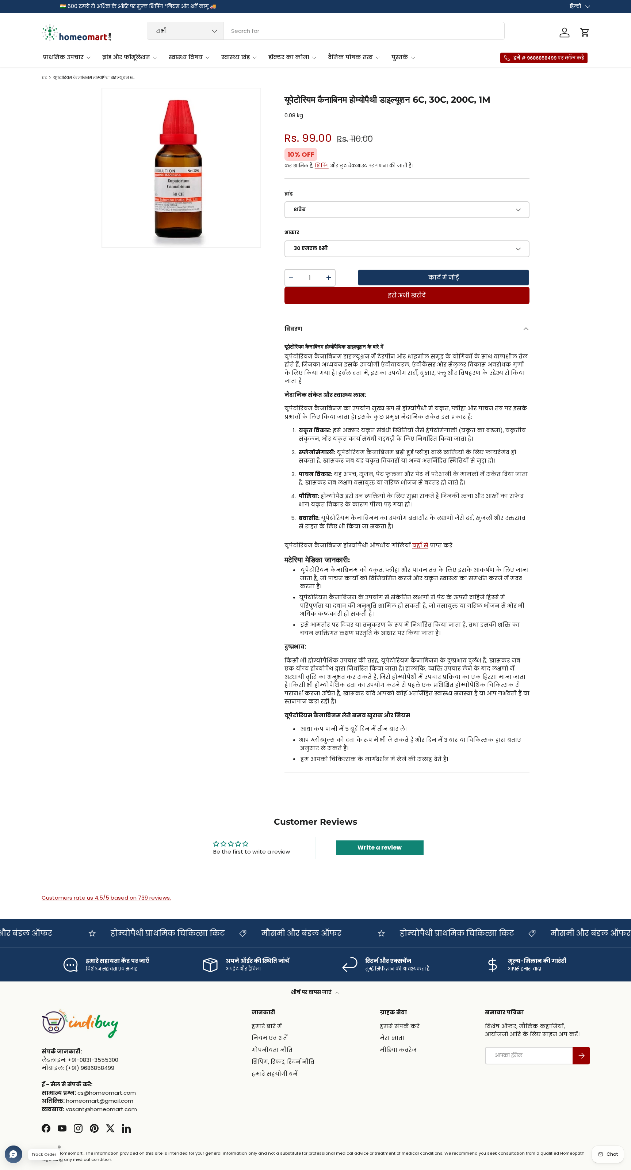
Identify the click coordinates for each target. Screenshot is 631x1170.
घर (44, 78)
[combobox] (326, 30)
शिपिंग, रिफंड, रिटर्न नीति (283, 1061)
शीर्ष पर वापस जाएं (312, 992)
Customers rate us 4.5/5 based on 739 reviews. (106, 897)
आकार (291, 232)
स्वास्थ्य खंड (235, 57)
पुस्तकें (399, 57)
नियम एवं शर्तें (269, 1038)
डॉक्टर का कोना (288, 57)
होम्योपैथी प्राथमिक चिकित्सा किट (152, 933)
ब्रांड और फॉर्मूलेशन (126, 57)
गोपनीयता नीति (272, 1050)
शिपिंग (322, 165)
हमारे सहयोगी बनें (275, 1074)
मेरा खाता (392, 1038)
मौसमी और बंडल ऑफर (286, 933)
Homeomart (70, 1153)
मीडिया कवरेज (398, 1050)
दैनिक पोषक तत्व (350, 57)
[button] (585, 32)
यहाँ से (420, 545)
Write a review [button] (379, 847)
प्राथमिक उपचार (63, 57)
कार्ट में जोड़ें (443, 277)
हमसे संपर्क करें (400, 1026)
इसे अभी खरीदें (407, 295)
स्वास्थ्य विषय (186, 57)
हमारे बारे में (267, 1026)
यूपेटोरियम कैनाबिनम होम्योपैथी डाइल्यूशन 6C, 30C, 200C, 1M (94, 78)
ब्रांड (288, 193)
